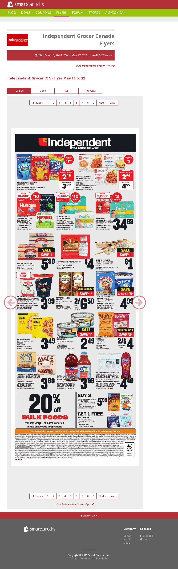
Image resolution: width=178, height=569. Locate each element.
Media (126, 542)
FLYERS (61, 12)
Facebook (147, 535)
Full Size (19, 90)
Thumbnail (90, 90)
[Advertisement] (70, 19)
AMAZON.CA (114, 12)
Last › (113, 102)
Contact (127, 535)
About (126, 539)
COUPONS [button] (43, 12)
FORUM (77, 12)
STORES (94, 12)
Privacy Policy (101, 558)
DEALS (25, 12)
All (66, 90)
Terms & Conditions (81, 558)
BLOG (11, 12)
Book (43, 90)
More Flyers (94, 65)
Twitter (147, 539)
